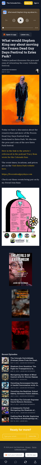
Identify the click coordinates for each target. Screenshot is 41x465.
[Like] (6, 462)
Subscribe (28, 3)
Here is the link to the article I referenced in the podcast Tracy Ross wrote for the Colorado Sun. (19, 154)
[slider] (18, 28)
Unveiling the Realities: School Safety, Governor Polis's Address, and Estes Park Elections (24, 392)
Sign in (36, 3)
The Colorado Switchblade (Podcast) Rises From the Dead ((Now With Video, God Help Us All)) (24, 359)
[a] (5, 360)
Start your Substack (14, 455)
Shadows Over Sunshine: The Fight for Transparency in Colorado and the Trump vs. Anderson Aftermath (23, 367)
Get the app (31, 455)
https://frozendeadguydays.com (17, 174)
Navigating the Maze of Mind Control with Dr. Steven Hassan (24, 376)
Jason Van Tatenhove (9, 70)
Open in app (11, 34)
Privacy (28, 447)
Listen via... (25, 34)
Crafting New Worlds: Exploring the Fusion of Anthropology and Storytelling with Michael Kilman (24, 417)
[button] (6, 20)
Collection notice (20, 449)
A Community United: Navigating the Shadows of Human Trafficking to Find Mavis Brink (22, 409)
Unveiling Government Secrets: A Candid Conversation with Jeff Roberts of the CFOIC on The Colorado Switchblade (24, 384)
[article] (20, 360)
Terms (34, 447)
